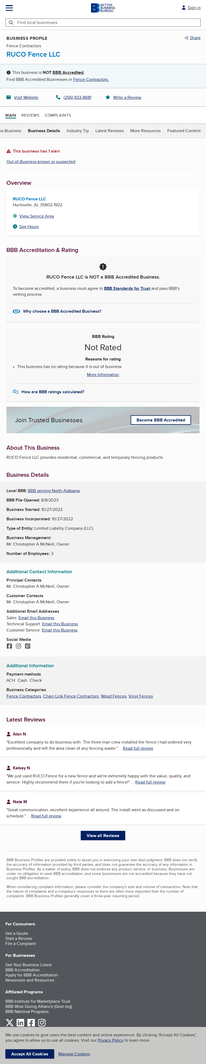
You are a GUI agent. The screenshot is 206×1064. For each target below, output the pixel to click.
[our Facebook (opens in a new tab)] (31, 1025)
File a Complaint (20, 943)
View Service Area (36, 216)
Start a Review (18, 938)
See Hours (29, 226)
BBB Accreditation (22, 970)
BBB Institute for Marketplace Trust (37, 1001)
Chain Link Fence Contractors (71, 696)
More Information (103, 375)
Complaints (58, 115)
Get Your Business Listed (28, 965)
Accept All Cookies (29, 1054)
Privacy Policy (110, 1040)
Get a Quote (16, 933)
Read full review (138, 748)
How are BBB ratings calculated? (52, 392)
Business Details (44, 131)
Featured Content (184, 131)
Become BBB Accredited (161, 420)
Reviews (30, 115)
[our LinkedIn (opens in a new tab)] (20, 1025)
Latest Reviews (109, 131)
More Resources (145, 131)
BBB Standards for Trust (127, 288)
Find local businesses (37, 22)
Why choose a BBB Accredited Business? (62, 311)
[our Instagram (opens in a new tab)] (42, 1025)
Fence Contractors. (91, 79)
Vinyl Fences (140, 696)
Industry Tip (78, 131)
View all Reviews (103, 835)
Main (10, 115)
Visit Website (26, 97)
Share (195, 38)
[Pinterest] (28, 646)
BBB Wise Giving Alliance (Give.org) (38, 1006)
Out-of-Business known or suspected (40, 161)
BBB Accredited (68, 72)
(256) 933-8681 (77, 97)
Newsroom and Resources (29, 980)
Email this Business (36, 618)
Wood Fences (113, 696)
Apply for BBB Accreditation (31, 975)
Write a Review (127, 97)
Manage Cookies (74, 1053)
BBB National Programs (27, 1011)
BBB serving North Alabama (54, 491)
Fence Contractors (23, 696)
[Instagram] (18, 646)
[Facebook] (9, 646)
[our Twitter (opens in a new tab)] (9, 1025)
